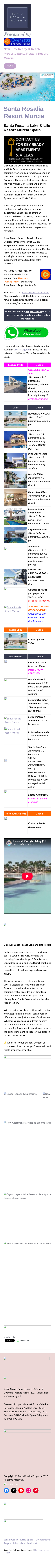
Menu (10, 66)
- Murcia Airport (28, 1543)
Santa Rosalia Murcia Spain (18, 1540)
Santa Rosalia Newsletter (35, 292)
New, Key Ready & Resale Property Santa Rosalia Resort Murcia (26, 53)
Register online (34, 311)
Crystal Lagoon (22, 349)
